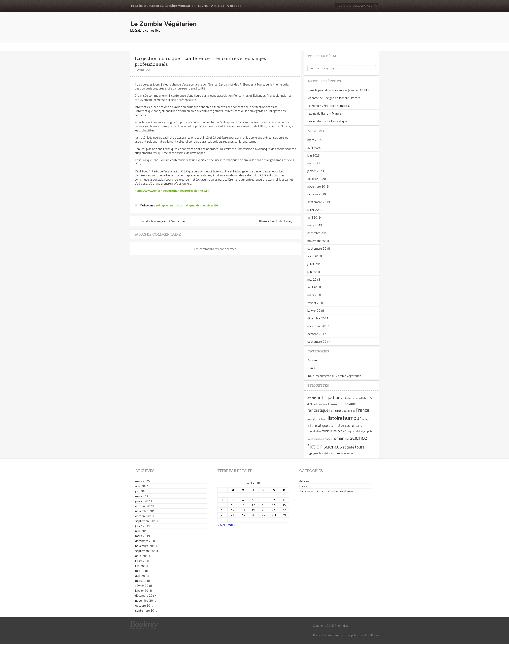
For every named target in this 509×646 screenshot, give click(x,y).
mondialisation (314, 431)
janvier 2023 (315, 170)
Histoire (333, 418)
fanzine (335, 410)
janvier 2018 (315, 310)
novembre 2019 (318, 186)
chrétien (311, 404)
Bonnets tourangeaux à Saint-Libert (161, 221)
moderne (359, 426)
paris (369, 431)
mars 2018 (314, 295)
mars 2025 (314, 139)
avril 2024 (314, 147)
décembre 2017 (317, 318)
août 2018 (314, 256)
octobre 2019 (316, 194)
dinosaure (348, 403)
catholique (364, 398)
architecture (346, 398)
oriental (356, 431)
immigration (367, 419)
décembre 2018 (317, 233)
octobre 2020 (316, 178)
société (348, 447)
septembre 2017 (318, 341)
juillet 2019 (314, 209)
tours (359, 447)
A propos (233, 6)
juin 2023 (313, 155)
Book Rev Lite (322, 635)
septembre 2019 (318, 201)
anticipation (329, 397)
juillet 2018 (314, 264)
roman (338, 438)
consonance (335, 404)
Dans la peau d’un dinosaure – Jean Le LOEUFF (338, 90)
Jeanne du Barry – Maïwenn (325, 113)
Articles (217, 6)
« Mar (221, 524)
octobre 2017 (316, 333)
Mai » (231, 524)
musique (327, 430)
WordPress (371, 635)
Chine (372, 398)
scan (347, 439)
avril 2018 (314, 287)
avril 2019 (314, 217)
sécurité (212, 205)
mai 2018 (313, 279)
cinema (319, 404)
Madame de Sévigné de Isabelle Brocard (333, 97)
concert (326, 404)
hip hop (321, 419)
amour (311, 397)
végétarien (328, 453)
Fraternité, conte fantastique (327, 121)
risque (200, 205)
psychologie (319, 439)
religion (328, 439)
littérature (344, 425)
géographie (312, 419)
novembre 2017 (318, 326)
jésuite (332, 426)
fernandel (346, 411)
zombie (339, 453)
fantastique (317, 410)
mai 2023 (313, 163)
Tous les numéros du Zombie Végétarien (163, 6)
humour (352, 417)
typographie (315, 453)
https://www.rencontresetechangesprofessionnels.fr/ (172, 190)
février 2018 (315, 302)
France (362, 409)
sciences (332, 446)
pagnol (363, 431)
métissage (347, 431)
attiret (356, 398)
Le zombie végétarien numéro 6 (328, 105)
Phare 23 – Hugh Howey (277, 221)
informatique (185, 205)
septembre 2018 (318, 248)
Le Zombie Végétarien (163, 23)
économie (348, 453)
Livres (203, 6)
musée (337, 430)
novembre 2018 (318, 240)
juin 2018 (313, 271)
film (353, 411)
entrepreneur (165, 205)
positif (310, 439)
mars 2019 (314, 225)
